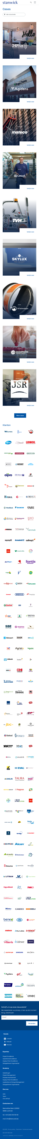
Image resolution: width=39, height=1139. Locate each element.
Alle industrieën (11, 14)
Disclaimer (19, 1129)
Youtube (9, 1045)
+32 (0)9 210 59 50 (11, 1115)
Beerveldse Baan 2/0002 (11, 1108)
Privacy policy (11, 1129)
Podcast (8, 1041)
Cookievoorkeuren (27, 1129)
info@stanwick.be (12, 1119)
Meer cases (20, 415)
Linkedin (9, 1038)
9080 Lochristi (8, 1111)
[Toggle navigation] (35, 2)
